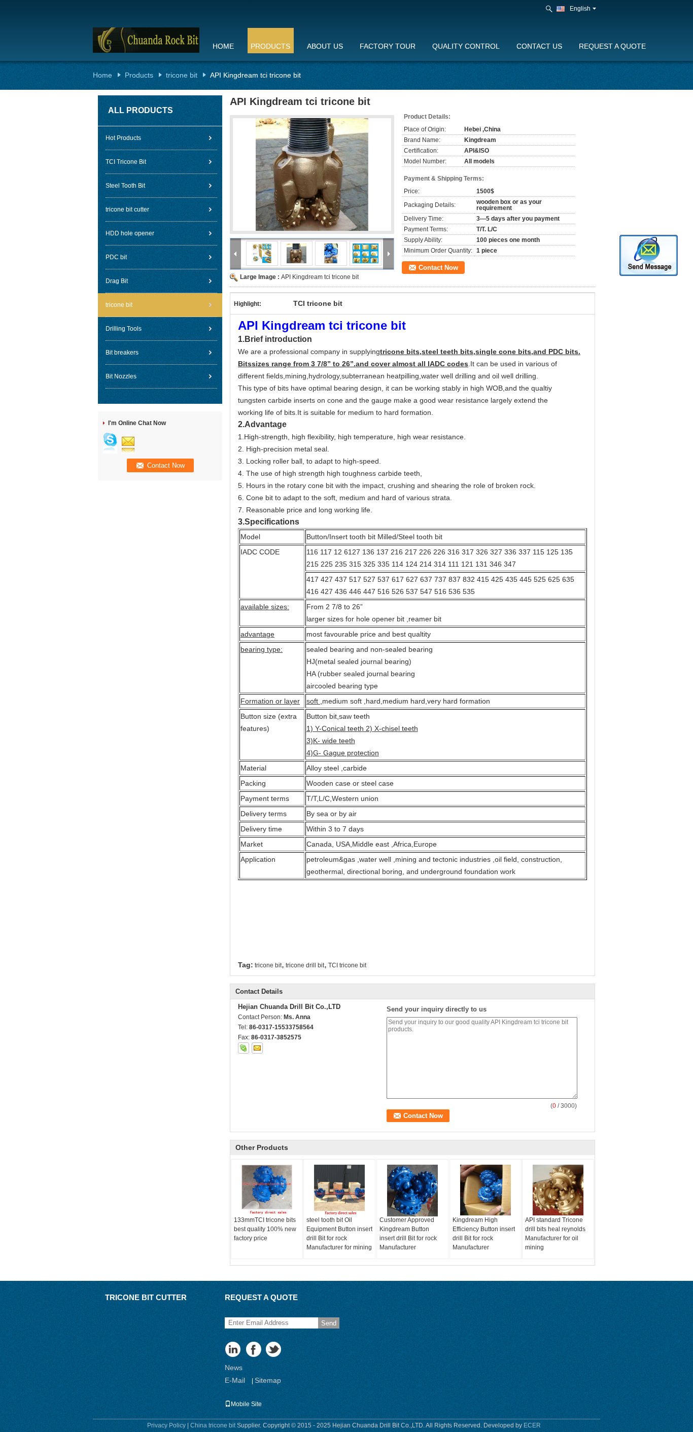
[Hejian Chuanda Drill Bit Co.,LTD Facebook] (254, 1350)
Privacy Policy (166, 1425)
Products (270, 46)
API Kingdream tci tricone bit (320, 277)
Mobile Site (246, 1404)
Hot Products (123, 138)
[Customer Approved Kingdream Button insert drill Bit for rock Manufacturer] (412, 1190)
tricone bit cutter (127, 209)
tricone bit (181, 75)
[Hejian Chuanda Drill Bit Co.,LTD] (550, 9)
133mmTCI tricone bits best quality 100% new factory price (265, 1229)
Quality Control (466, 46)
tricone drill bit (305, 965)
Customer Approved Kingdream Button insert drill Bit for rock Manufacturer (408, 1233)
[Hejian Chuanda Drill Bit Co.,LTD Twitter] (274, 1350)
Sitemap (268, 1380)
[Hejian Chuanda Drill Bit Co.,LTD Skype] (243, 1048)
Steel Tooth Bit (125, 185)
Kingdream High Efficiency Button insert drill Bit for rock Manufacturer (484, 1233)
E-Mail (235, 1380)
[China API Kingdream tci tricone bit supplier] (312, 174)
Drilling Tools (124, 328)
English (580, 8)
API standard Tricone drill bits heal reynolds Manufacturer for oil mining (555, 1233)
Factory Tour (387, 46)
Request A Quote (612, 46)
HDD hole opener (130, 233)
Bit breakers (122, 352)
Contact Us (539, 46)
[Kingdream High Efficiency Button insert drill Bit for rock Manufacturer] (485, 1190)
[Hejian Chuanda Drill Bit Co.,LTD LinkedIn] (233, 1350)
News (233, 1368)
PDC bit (116, 257)
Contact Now (438, 267)
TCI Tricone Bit (126, 161)
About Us (325, 46)
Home (223, 46)
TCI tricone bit (347, 965)
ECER (532, 1425)
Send (328, 1323)
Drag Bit (117, 281)
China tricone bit (212, 1425)
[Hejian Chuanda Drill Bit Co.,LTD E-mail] (257, 1048)
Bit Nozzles (121, 376)
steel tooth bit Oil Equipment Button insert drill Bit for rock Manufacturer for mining (339, 1233)
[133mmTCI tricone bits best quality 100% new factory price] (266, 1190)
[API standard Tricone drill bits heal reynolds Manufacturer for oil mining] (558, 1190)
